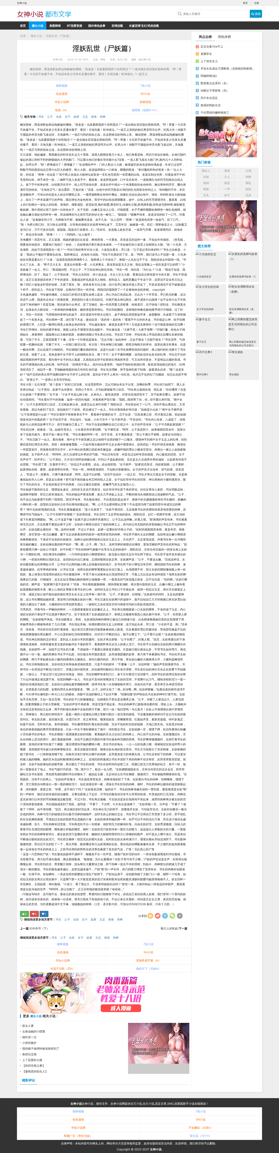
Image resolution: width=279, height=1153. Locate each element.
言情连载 (117, 25)
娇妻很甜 (145, 102)
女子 (67, 116)
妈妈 (206, 183)
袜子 (227, 195)
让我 (248, 170)
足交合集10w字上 (212, 46)
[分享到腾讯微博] (165, 916)
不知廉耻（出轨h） (201, 1127)
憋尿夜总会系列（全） (215, 83)
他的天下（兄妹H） (148, 968)
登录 (245, 2)
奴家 (76, 116)
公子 (50, 116)
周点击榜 (205, 37)
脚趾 (248, 183)
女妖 (59, 116)
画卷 (94, 116)
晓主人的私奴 (169, 928)
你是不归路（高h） (62, 968)
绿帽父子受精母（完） (215, 90)
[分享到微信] (172, 916)
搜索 (257, 14)
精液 (206, 189)
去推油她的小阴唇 (33, 1031)
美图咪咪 (55, 25)
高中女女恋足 (209, 98)
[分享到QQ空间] (150, 916)
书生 (41, 116)
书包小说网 (62, 102)
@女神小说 (145, 59)
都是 (227, 183)
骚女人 (206, 170)
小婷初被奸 (29, 1042)
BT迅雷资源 (74, 25)
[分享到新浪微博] (158, 916)
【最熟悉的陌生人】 (35, 1071)
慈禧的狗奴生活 (211, 105)
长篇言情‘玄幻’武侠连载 (144, 25)
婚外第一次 (29, 1037)
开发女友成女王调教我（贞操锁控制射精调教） (228, 68)
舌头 (206, 195)
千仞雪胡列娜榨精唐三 (215, 112)
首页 (23, 25)
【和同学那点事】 (33, 1065)
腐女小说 (37, 25)
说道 (248, 195)
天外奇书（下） (39, 928)
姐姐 (248, 189)
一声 (227, 189)
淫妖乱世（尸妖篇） (59, 36)
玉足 (85, 116)
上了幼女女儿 (209, 61)
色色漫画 (61, 93)
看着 (227, 170)
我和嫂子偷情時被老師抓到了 (40, 1048)
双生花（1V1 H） (201, 1135)
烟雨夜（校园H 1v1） (145, 110)
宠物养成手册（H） (148, 960)
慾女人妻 (28, 1025)
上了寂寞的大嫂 (32, 1060)
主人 (227, 176)
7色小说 (145, 85)
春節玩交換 (29, 1054)
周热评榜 (224, 37)
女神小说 (57, 59)
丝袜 (206, 176)
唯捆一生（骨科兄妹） (78, 1135)
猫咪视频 (61, 85)
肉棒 (103, 116)
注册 (256, 2)
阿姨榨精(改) (209, 76)
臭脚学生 (206, 53)
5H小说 (145, 93)
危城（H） (61, 110)
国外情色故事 (96, 25)
